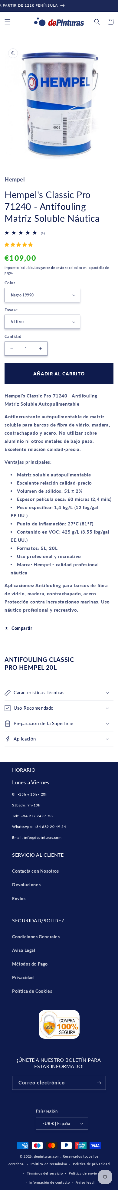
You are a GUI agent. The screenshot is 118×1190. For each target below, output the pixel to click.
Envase (11, 309)
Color (10, 282)
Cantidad (13, 336)
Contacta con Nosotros (35, 871)
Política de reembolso (49, 1164)
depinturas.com (47, 1156)
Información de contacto (49, 1182)
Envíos (19, 898)
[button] (7, 21)
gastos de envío (52, 268)
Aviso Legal (23, 950)
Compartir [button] (21, 628)
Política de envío (83, 1173)
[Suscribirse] (99, 1083)
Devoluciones (26, 884)
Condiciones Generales (36, 936)
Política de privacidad (91, 1164)
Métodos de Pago (30, 963)
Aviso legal (85, 1182)
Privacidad (23, 977)
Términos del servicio (45, 1173)
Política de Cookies (32, 991)
